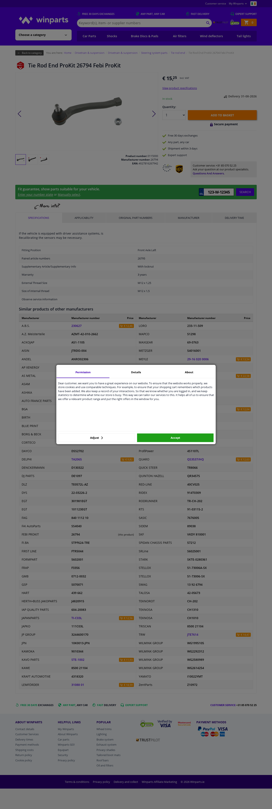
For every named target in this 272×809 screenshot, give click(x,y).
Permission (83, 372)
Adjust (95, 438)
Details (136, 372)
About (189, 372)
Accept (175, 438)
